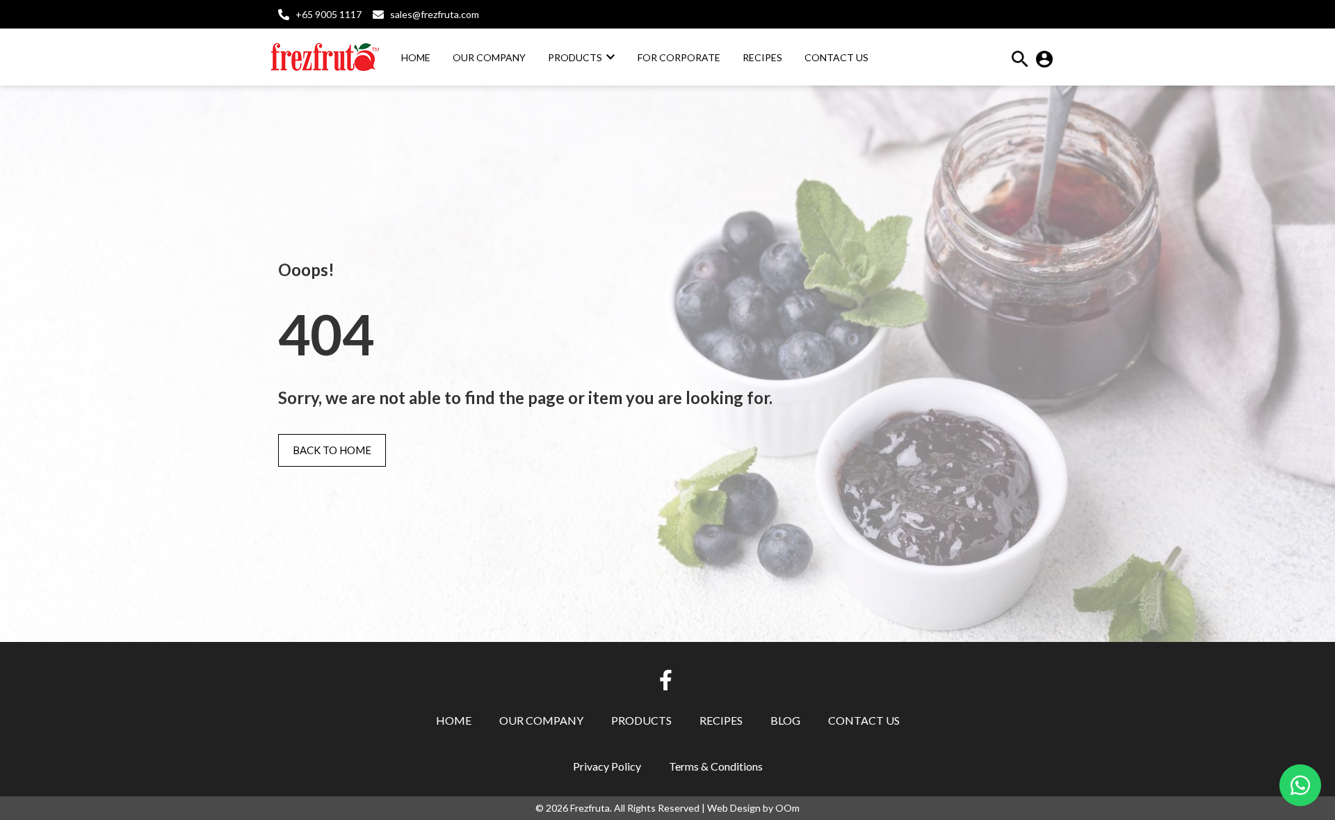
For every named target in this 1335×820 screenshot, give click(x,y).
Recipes (721, 720)
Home (453, 720)
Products (641, 720)
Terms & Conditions (716, 766)
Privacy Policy (607, 766)
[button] (1020, 63)
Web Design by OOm (753, 808)
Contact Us (864, 720)
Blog (785, 720)
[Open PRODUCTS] (610, 57)
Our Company (541, 720)
